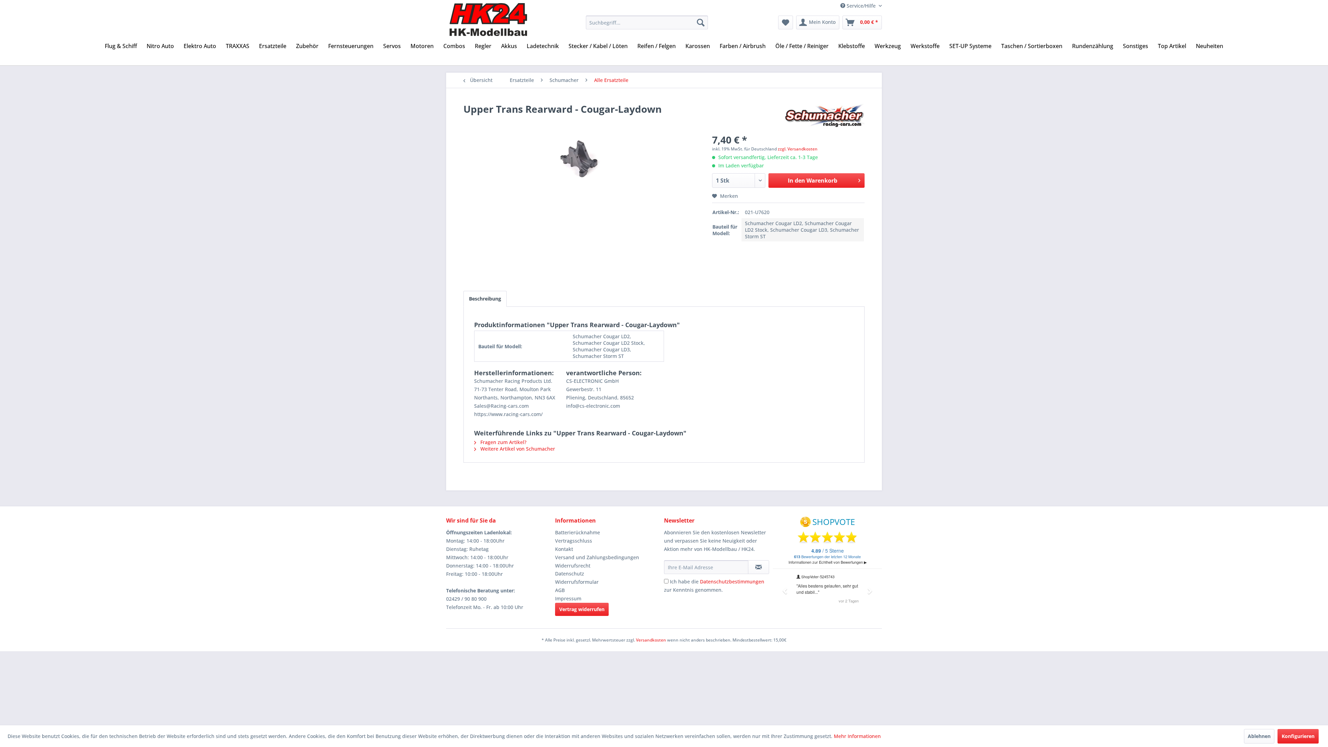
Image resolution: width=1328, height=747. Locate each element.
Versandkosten (651, 640)
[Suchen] (700, 22)
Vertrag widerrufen (582, 609)
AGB (560, 590)
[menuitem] (647, 22)
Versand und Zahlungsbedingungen (597, 557)
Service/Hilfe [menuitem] (861, 5)
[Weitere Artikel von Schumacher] (824, 116)
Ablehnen (1259, 736)
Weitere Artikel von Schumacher (517, 448)
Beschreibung (485, 298)
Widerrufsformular (577, 582)
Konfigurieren (1298, 736)
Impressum (568, 598)
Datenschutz (569, 573)
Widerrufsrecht (572, 565)
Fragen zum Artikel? (502, 442)
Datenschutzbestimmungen (732, 581)
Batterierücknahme (577, 532)
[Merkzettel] (785, 22)
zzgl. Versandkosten (798, 149)
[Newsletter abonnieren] (758, 567)
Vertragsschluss (573, 540)
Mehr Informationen (857, 736)
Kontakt (564, 549)
